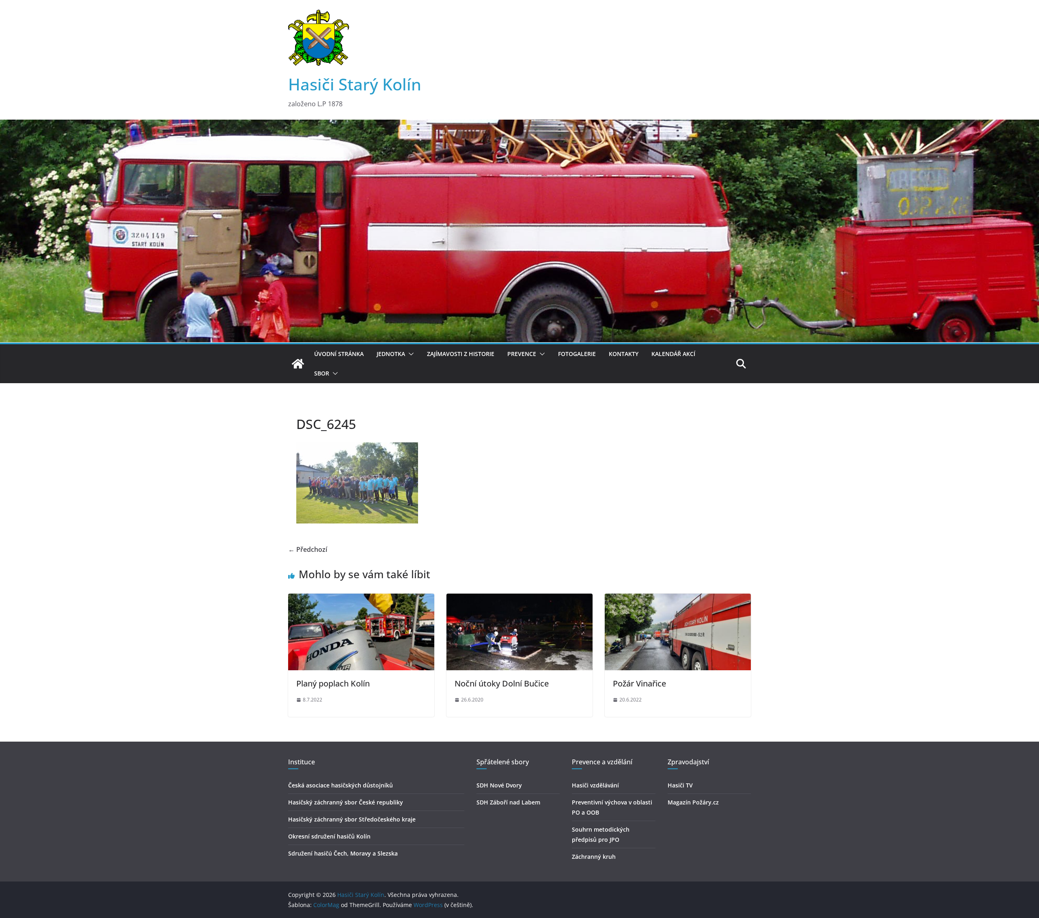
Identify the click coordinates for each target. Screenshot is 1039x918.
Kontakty (623, 354)
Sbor (321, 373)
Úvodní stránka (339, 354)
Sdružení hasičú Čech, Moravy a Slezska (343, 853)
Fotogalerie (577, 354)
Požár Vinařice (639, 683)
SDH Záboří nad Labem (508, 802)
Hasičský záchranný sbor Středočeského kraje (352, 819)
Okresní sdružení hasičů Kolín (329, 836)
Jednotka (391, 354)
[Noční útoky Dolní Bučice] (519, 599)
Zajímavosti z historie (460, 354)
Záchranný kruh (594, 856)
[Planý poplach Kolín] (361, 599)
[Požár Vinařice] (678, 599)
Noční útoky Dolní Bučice (502, 683)
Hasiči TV (680, 785)
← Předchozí (307, 549)
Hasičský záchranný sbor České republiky (345, 802)
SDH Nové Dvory (499, 785)
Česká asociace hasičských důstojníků (340, 785)
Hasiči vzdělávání (595, 785)
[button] (409, 354)
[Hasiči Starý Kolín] (519, 125)
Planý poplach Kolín (333, 683)
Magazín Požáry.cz (693, 802)
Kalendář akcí (673, 354)
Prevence (521, 354)
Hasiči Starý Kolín (354, 84)
